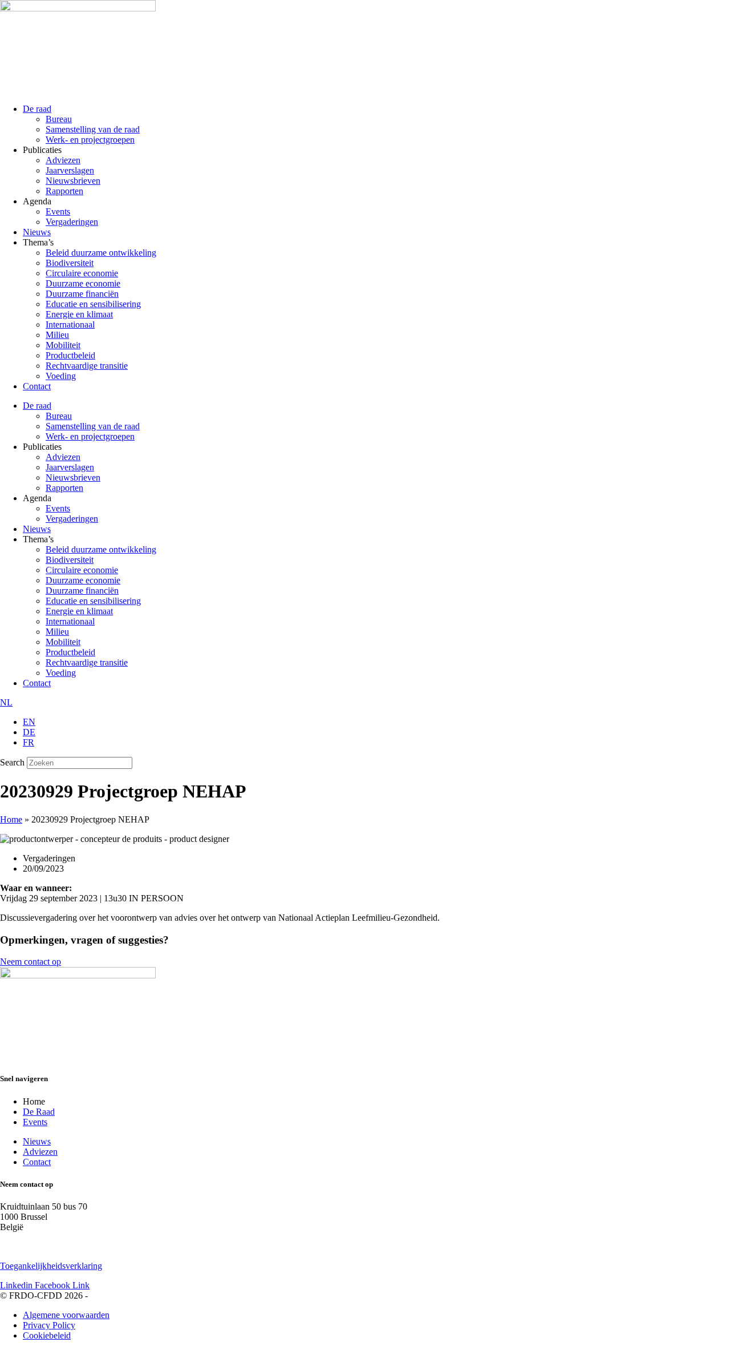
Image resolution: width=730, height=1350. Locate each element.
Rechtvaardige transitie (87, 365)
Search (12, 762)
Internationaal (70, 324)
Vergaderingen (72, 222)
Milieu (57, 335)
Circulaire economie (82, 273)
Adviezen (63, 160)
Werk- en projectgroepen (90, 139)
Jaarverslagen (70, 170)
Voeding (61, 376)
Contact (37, 386)
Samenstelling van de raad (93, 129)
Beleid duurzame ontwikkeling (101, 252)
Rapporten (64, 191)
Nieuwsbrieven (73, 181)
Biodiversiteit (70, 263)
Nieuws (37, 232)
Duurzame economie (83, 283)
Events (58, 211)
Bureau (59, 119)
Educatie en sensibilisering (93, 304)
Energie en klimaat (79, 314)
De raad (37, 109)
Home (11, 819)
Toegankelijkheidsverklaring (51, 1266)
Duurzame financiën (82, 294)
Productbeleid (70, 355)
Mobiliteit (63, 345)
